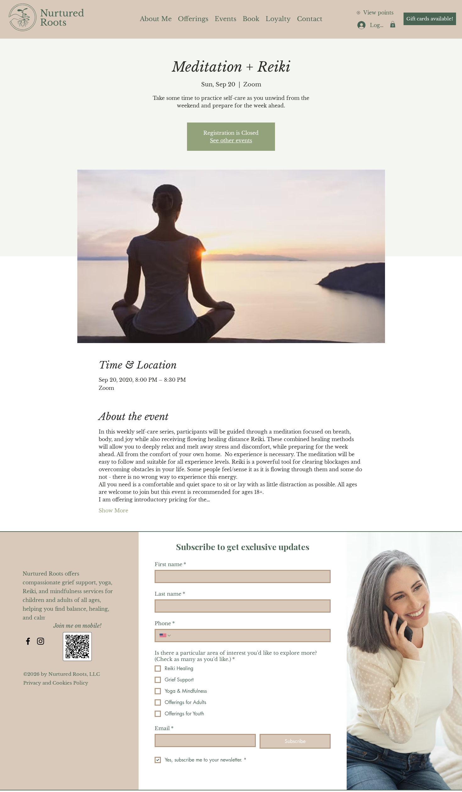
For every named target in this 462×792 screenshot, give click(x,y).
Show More (113, 510)
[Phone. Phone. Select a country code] (165, 635)
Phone (165, 623)
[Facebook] (28, 641)
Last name (170, 594)
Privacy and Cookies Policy (55, 683)
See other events (231, 140)
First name (170, 564)
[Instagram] (40, 641)
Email (164, 728)
